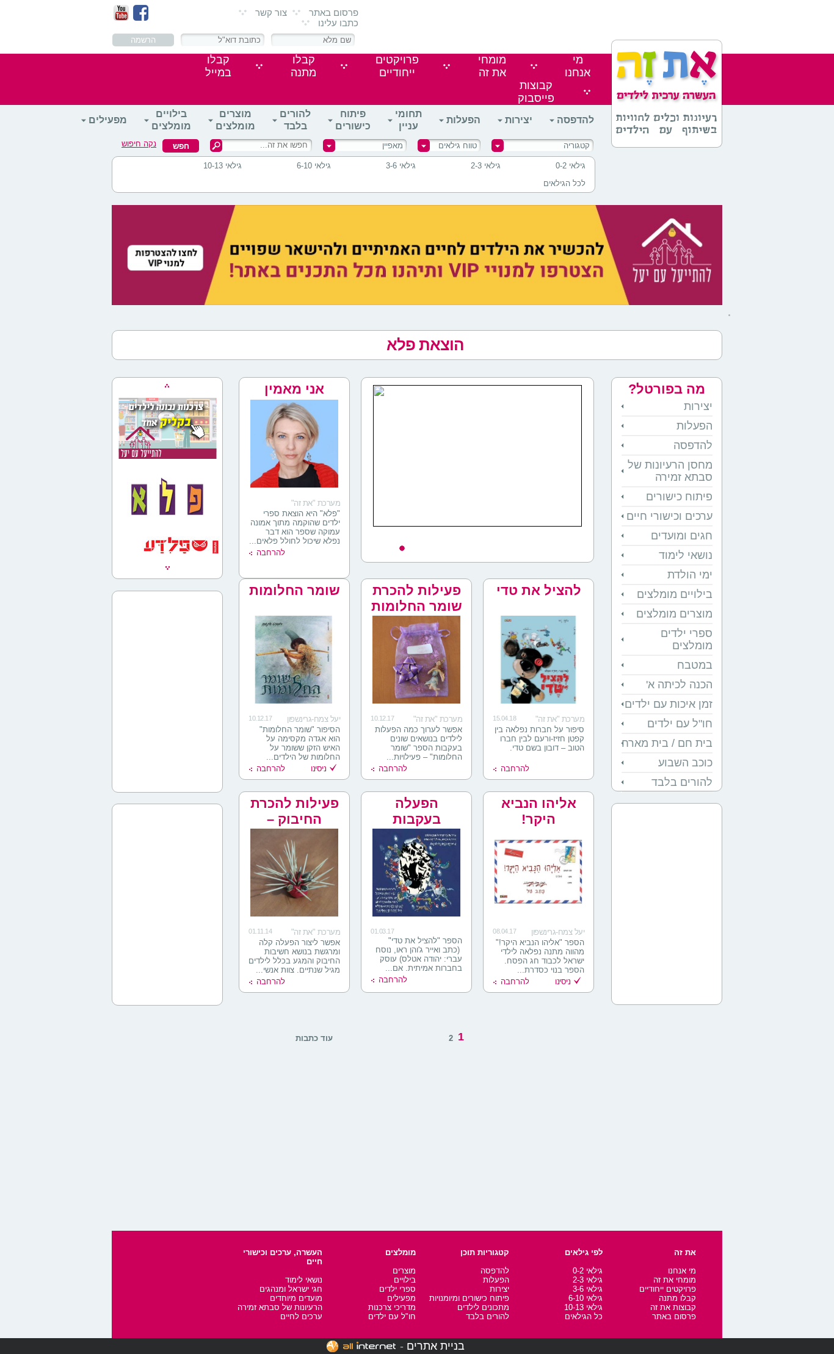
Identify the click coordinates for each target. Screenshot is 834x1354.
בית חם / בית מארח (667, 743)
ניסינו (318, 768)
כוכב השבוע (685, 763)
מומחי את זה (674, 1279)
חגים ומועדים (682, 536)
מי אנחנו (682, 1270)
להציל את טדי (538, 590)
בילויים (405, 1279)
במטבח (695, 665)
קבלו (303, 66)
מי (577, 66)
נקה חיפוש (138, 143)
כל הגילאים (584, 1316)
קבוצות (536, 91)
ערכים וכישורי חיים (669, 516)
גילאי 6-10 (314, 165)
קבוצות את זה (673, 1307)
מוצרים (404, 1270)
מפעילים (108, 120)
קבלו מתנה (677, 1298)
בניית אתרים (436, 1346)
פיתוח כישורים (353, 120)
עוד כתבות (314, 1038)
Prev (377, 536)
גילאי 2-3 (486, 165)
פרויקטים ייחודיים (667, 1289)
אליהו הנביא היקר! (538, 811)
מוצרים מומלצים (235, 120)
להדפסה (575, 120)
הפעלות (463, 120)
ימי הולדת (690, 575)
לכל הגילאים (564, 183)
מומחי (492, 66)
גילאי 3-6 (401, 165)
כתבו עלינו (338, 23)
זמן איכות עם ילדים (669, 704)
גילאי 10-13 (222, 165)
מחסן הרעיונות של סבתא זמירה (670, 471)
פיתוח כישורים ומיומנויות (469, 1298)
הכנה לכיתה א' (679, 685)
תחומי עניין (408, 120)
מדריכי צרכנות (392, 1307)
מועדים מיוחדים (296, 1298)
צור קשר (271, 12)
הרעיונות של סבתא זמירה (280, 1307)
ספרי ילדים (397, 1289)
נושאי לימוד (686, 555)
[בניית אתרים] (361, 1346)
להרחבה (270, 552)
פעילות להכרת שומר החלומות (416, 598)
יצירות (518, 120)
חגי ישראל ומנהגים (290, 1289)
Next (577, 536)
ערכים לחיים (301, 1316)
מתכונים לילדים (483, 1307)
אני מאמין (294, 389)
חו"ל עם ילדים (680, 724)
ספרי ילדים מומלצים (687, 639)
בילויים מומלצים (171, 120)
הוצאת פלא (425, 345)
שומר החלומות (294, 590)
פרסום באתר (333, 12)
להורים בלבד (295, 120)
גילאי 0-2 (571, 165)
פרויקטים (397, 66)
